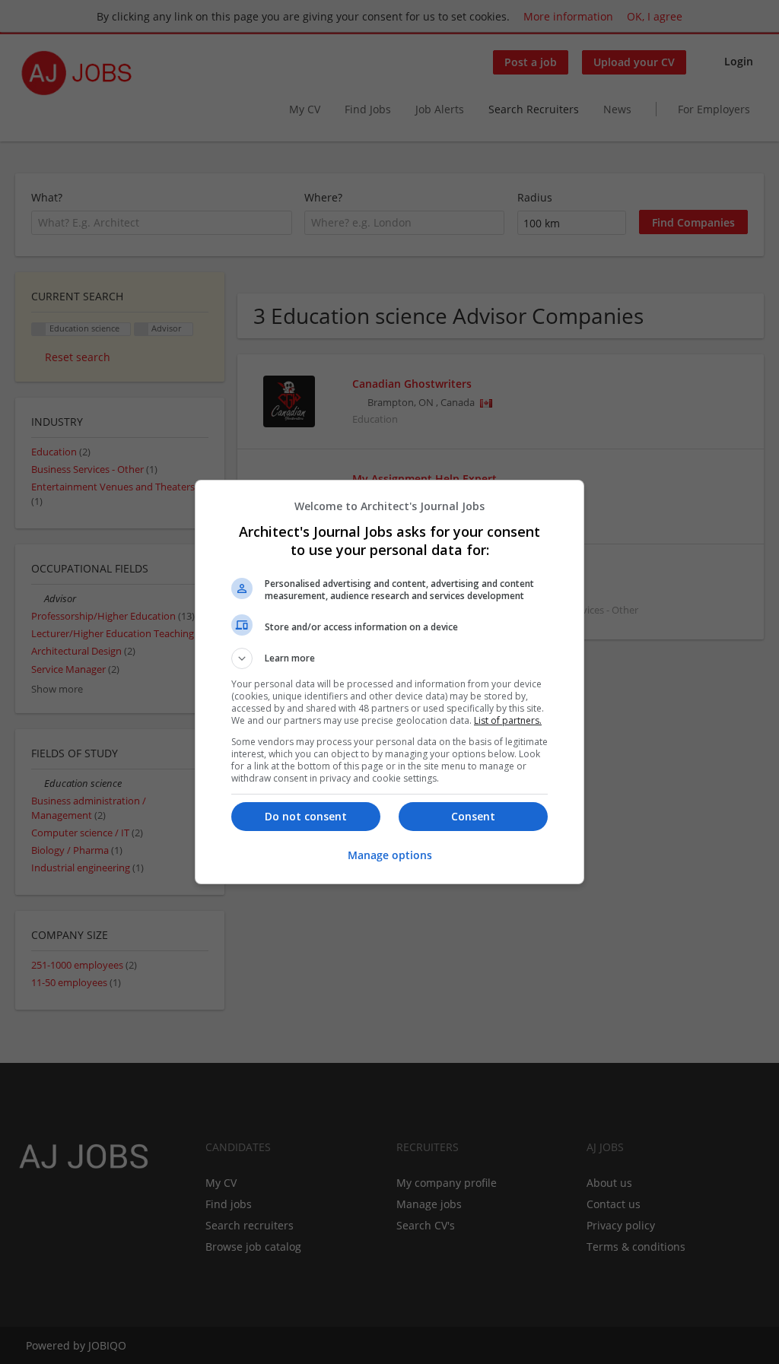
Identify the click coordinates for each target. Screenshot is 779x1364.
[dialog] (389, 682)
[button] (389, 658)
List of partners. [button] (508, 720)
